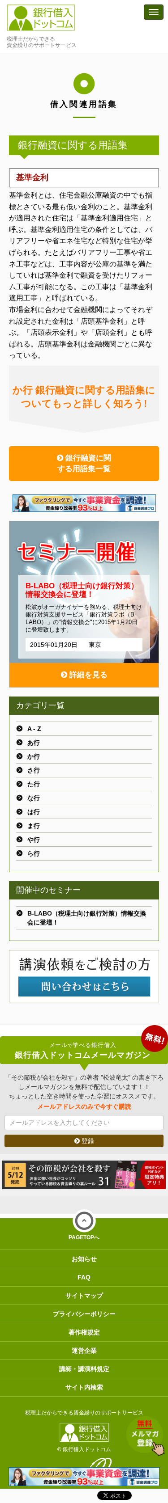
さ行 (33, 770)
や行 (33, 839)
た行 (33, 784)
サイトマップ (84, 1295)
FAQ (84, 1277)
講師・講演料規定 (84, 1368)
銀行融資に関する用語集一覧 (84, 463)
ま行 (33, 825)
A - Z (34, 728)
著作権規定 (84, 1332)
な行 (33, 798)
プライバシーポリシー (84, 1313)
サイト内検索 (84, 1387)
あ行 (33, 742)
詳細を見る (87, 675)
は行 (33, 811)
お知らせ (84, 1258)
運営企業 (84, 1350)
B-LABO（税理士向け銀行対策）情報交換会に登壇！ (86, 918)
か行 (33, 756)
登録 (87, 1140)
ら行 (33, 853)
